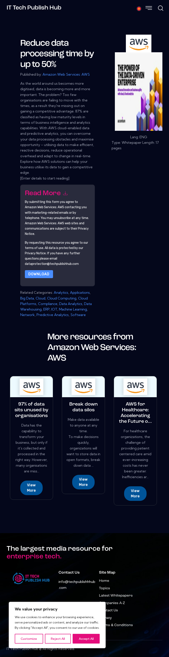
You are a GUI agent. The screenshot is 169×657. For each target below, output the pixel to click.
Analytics (61, 292)
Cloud (40, 298)
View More (31, 487)
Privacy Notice (35, 253)
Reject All (58, 639)
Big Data (27, 298)
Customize (29, 639)
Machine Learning (73, 309)
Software (78, 315)
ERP (46, 309)
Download (39, 274)
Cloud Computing (61, 298)
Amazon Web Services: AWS (66, 74)
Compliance (47, 303)
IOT (54, 309)
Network (27, 315)
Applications (80, 292)
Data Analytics (70, 303)
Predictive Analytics (53, 315)
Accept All (86, 639)
